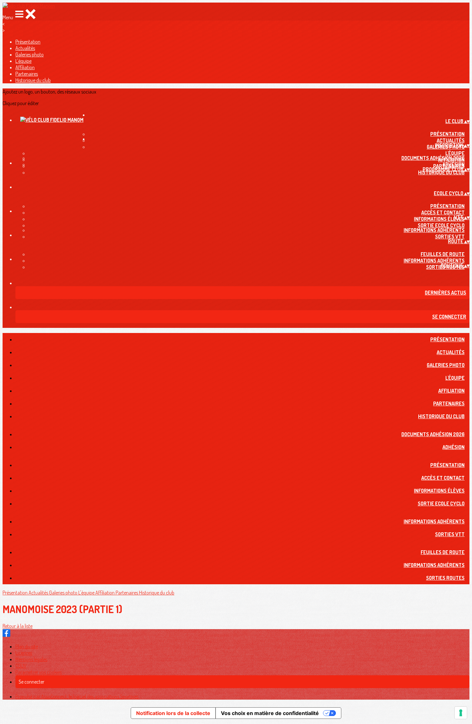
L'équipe (23, 61)
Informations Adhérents (434, 230)
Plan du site (26, 646)
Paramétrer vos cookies (38, 672)
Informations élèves (439, 219)
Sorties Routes (445, 578)
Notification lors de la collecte (173, 713)
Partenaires (26, 74)
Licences (23, 653)
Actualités (25, 48)
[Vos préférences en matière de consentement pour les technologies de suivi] (461, 713)
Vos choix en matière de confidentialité (270, 713)
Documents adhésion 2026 (433, 158)
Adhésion (453, 164)
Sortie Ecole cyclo (441, 225)
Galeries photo (29, 54)
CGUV (21, 665)
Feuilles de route (443, 254)
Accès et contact (443, 212)
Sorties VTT (450, 236)
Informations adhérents (434, 260)
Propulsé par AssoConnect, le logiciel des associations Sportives (76, 696)
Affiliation (25, 67)
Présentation (27, 41)
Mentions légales (31, 659)
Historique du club (33, 80)
